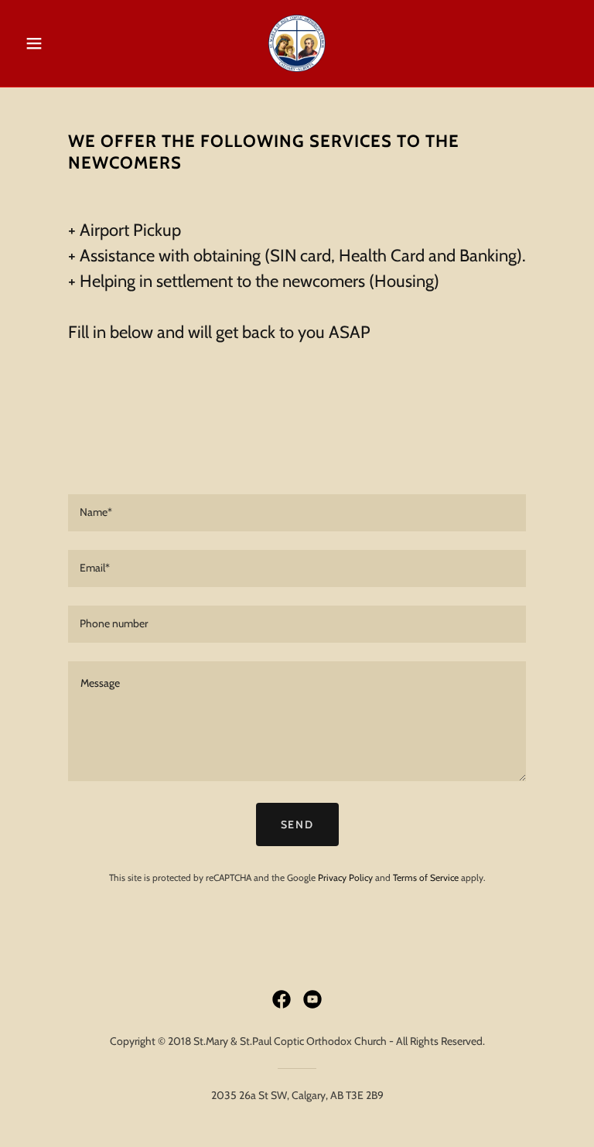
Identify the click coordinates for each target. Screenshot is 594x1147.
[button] (60, 43)
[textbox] (297, 512)
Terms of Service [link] (426, 877)
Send (297, 824)
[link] (297, 43)
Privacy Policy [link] (345, 877)
